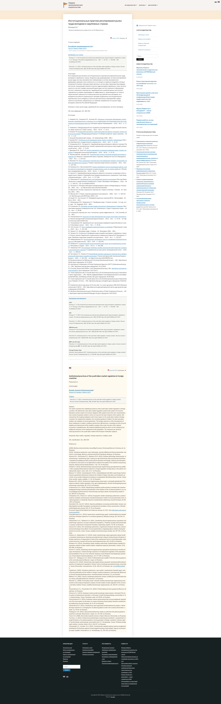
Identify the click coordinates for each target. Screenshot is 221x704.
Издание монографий (144, 39)
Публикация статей (143, 34)
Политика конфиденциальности (110, 663)
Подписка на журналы (144, 49)
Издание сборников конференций (91, 652)
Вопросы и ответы (106, 661)
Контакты (65, 661)
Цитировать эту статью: (75, 55)
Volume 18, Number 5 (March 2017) (80, 392)
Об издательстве (130, 5)
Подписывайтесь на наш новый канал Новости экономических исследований (146, 122)
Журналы (142, 5)
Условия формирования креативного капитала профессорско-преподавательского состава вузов (145, 203)
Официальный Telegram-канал (147, 25)
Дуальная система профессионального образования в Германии (102, 206)
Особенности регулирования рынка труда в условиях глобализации (100, 140)
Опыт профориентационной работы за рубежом (97, 227)
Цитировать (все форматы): (77, 298)
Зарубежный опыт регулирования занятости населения (98, 179)
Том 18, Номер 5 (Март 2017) (77, 48)
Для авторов (152, 5)
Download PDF (113, 370)
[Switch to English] (219, 1)
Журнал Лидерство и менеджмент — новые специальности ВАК (143, 111)
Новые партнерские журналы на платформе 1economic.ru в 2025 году (146, 83)
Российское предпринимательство (80, 46)
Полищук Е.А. (73, 27)
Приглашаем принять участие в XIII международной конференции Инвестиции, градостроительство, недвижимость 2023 (147, 97)
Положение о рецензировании (109, 654)
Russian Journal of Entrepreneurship (81, 390)
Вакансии (65, 659)
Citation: (71, 396)
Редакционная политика (108, 647)
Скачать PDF (115, 38)
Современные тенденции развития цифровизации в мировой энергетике (147, 143)
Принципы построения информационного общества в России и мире (145, 171)
